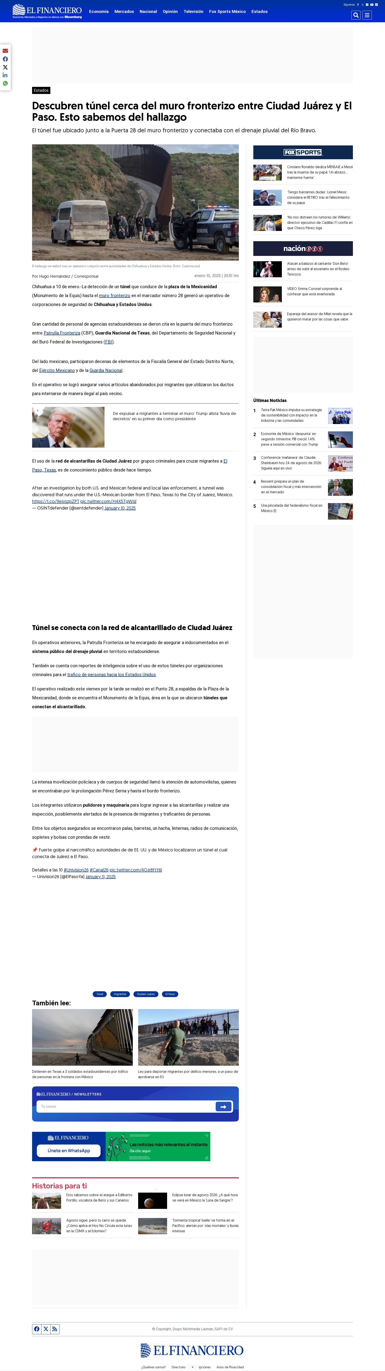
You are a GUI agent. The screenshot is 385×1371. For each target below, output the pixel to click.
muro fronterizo (114, 295)
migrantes (120, 994)
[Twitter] (363, 5)
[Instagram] (368, 5)
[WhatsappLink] (121, 1146)
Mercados (124, 11)
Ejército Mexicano (57, 370)
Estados (260, 11)
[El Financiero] (47, 11)
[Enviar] (223, 1106)
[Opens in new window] (267, 173)
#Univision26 (76, 870)
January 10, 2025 (120, 508)
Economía (99, 11)
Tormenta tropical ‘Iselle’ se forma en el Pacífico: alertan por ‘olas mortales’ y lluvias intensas (205, 1226)
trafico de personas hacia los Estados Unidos (111, 674)
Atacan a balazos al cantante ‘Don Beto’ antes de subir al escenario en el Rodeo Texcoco (318, 269)
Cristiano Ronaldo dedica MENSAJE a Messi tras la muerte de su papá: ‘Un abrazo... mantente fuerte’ (320, 172)
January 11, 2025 (101, 877)
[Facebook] (359, 5)
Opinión (170, 11)
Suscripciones (201, 1367)
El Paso (170, 994)
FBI (108, 342)
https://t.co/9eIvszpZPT (55, 502)
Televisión (193, 11)
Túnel (99, 994)
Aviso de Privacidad (230, 1367)
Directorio (178, 1367)
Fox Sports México (227, 11)
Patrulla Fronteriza (62, 333)
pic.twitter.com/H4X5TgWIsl (108, 502)
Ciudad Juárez (146, 994)
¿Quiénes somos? (153, 1367)
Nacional (148, 11)
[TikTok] (377, 5)
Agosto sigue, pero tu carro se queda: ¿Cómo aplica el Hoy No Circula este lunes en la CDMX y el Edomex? (99, 1226)
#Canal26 (99, 870)
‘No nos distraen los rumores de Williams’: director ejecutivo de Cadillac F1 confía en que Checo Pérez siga (320, 223)
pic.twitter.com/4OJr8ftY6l (136, 870)
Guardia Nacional (106, 370)
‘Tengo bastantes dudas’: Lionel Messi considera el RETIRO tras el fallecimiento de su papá (318, 198)
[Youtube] (372, 5)
